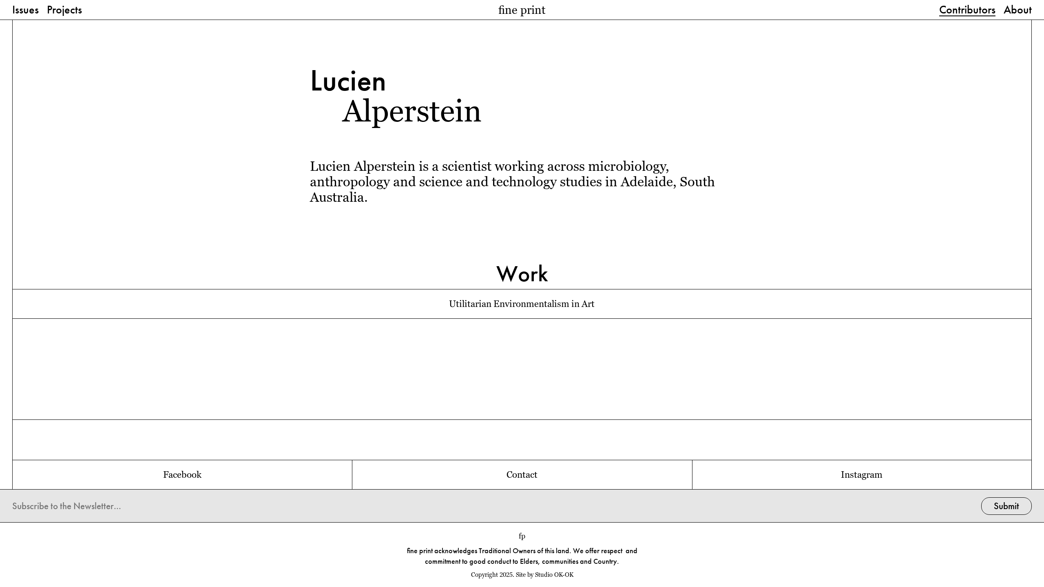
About (1018, 10)
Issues (25, 10)
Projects (64, 10)
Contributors (967, 10)
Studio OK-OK (554, 575)
